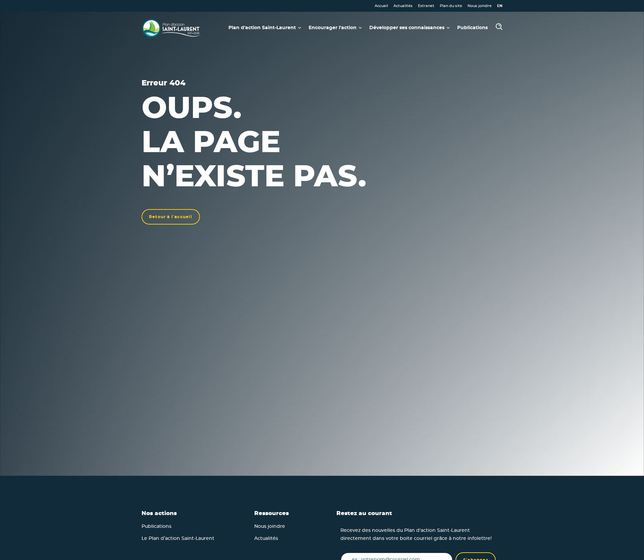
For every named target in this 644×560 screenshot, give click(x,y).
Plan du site (451, 6)
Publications (472, 27)
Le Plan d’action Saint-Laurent (178, 538)
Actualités (403, 6)
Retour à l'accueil (171, 217)
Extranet (426, 6)
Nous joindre (480, 6)
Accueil (381, 6)
